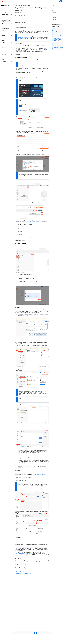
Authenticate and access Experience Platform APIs (23, 573)
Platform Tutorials (4, 12)
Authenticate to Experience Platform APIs (31, 221)
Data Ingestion (3, 40)
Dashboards (3, 35)
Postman (35, 59)
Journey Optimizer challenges (23, 38)
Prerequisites (53, 10)
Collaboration (3, 33)
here (20, 564)
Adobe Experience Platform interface (27, 425)
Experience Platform (24, 5)
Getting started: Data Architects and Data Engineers (6, 18)
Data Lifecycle (3, 42)
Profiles (3, 52)
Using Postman (54, 12)
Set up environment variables (56, 14)
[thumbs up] (34, 633)
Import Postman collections (56, 15)
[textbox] (6, 8)
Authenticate (54, 17)
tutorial (44, 45)
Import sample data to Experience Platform (6, 21)
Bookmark (54, 5)
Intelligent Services (4, 47)
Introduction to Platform (5, 14)
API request (44, 48)
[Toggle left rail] (12, 3)
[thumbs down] (36, 633)
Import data (54, 19)
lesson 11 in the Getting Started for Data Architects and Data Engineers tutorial (26, 543)
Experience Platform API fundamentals (21, 569)
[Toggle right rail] (52, 3)
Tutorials (29, 5)
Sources (3, 59)
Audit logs (3, 30)
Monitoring (3, 49)
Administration (3, 23)
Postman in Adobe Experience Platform (22, 571)
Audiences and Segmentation (5, 28)
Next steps (53, 22)
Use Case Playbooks (4, 61)
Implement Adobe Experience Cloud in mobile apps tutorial (23, 553)
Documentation (17, 5)
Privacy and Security (4, 54)
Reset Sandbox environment (56, 24)
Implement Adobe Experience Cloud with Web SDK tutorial (23, 547)
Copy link (58, 5)
